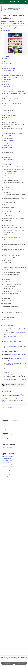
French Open (7, 187)
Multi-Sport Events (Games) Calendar (13, 341)
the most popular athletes (13, 395)
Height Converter (7, 425)
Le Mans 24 (6, 177)
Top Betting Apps (7, 458)
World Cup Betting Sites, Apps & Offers (11, 476)
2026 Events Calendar (8, 451)
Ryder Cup (6, 105)
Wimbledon (6, 81)
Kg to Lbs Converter (7, 423)
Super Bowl (6, 61)
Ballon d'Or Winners (7, 436)
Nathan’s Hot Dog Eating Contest (12, 237)
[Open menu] (2, 2)
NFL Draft (6, 223)
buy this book (15, 53)
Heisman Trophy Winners (8, 412)
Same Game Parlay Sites (8, 464)
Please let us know (9, 385)
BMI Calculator (6, 431)
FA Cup (5, 209)
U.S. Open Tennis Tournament (11, 171)
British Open (7, 119)
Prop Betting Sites (7, 462)
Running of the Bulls (8, 143)
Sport (2, 12)
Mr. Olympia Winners (7, 414)
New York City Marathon (9, 68)
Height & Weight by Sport (8, 416)
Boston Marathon (8, 246)
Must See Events (14, 12)
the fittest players (10, 397)
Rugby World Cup (8, 145)
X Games (6, 314)
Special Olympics (8, 164)
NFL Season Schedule (8, 447)
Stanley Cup (7, 84)
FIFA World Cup (7, 58)
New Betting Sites (7, 472)
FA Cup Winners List (16, 358)
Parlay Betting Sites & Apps (9, 466)
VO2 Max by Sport (7, 417)
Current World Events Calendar (11, 339)
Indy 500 (6, 131)
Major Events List (8, 343)
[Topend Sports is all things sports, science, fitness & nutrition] (14, 2)
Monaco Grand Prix (8, 140)
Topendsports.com (16, 7)
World (6, 12)
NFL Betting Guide (7, 449)
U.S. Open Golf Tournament (10, 215)
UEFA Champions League (10, 115)
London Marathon (8, 277)
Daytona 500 (7, 100)
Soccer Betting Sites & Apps (9, 474)
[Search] (26, 2)
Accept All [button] (20, 663)
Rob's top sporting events (10, 336)
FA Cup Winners (6, 442)
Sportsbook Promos (7, 460)
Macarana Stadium (16, 166)
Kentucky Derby (7, 112)
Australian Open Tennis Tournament (12, 265)
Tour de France (7, 86)
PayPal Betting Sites (7, 470)
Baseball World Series (9, 70)
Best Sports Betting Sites (8, 456)
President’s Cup (7, 281)
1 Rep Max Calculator (8, 429)
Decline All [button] (7, 663)
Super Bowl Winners (7, 440)
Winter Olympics (7, 73)
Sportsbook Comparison (8, 477)
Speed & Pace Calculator (8, 427)
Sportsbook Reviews (7, 479)
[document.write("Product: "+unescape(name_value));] (15, 43)
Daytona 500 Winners (8, 410)
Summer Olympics (8, 63)
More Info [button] (14, 659)
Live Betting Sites (7, 468)
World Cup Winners (7, 438)
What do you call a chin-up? (17, 360)
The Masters (7, 56)
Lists (9, 12)
